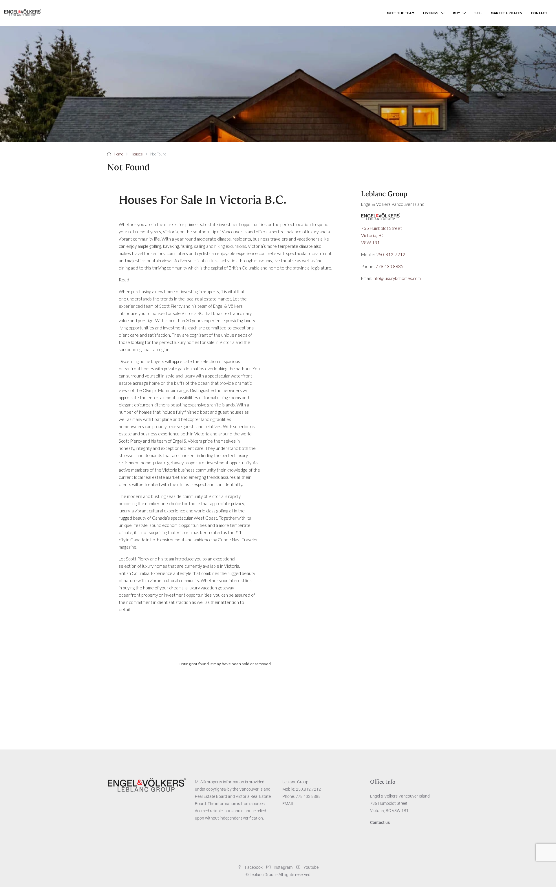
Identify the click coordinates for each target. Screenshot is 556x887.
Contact (539, 13)
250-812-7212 (390, 254)
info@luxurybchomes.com (397, 278)
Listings (430, 13)
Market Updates (506, 13)
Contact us (380, 822)
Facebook (254, 867)
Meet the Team (400, 13)
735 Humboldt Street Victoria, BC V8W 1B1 (382, 235)
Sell (478, 13)
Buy (456, 13)
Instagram (283, 867)
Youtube (311, 867)
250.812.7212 (308, 789)
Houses (137, 154)
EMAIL (288, 803)
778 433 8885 (389, 266)
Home (118, 154)
